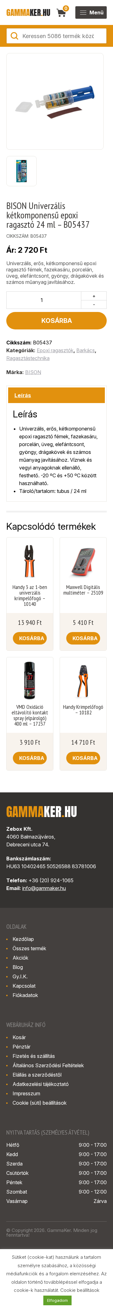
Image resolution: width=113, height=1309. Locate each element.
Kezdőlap (23, 939)
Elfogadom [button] (57, 1300)
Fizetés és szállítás (34, 1056)
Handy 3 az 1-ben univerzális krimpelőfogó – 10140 (30, 595)
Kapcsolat (24, 986)
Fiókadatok (25, 995)
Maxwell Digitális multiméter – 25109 (83, 590)
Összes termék (29, 948)
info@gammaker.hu (44, 888)
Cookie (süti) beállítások (40, 1103)
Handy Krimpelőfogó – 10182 (83, 709)
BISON (33, 372)
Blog (18, 967)
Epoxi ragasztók (55, 350)
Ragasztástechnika (28, 358)
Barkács (85, 350)
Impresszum (26, 1093)
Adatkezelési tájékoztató (41, 1084)
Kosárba (56, 320)
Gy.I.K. (20, 976)
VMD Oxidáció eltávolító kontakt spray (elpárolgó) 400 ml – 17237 (30, 715)
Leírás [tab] (22, 395)
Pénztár (21, 1047)
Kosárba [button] (31, 638)
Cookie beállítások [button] (80, 1290)
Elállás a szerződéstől (37, 1075)
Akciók (20, 958)
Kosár (19, 1037)
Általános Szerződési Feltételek (48, 1065)
